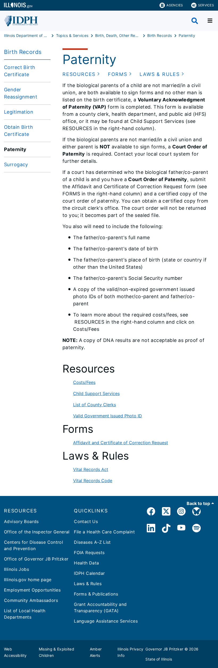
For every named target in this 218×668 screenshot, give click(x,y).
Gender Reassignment (20, 93)
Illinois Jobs (16, 569)
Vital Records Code (92, 480)
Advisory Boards (21, 521)
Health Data (86, 563)
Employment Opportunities (32, 590)
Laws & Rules (88, 583)
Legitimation (18, 112)
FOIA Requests (89, 552)
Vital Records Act (90, 469)
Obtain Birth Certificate (18, 130)
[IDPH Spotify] (196, 529)
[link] (151, 512)
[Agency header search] (194, 21)
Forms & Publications (96, 594)
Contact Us (86, 521)
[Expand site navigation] (210, 21)
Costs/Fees (84, 382)
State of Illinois (158, 659)
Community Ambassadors (31, 600)
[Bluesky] (196, 512)
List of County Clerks (94, 404)
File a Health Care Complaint (104, 531)
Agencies (174, 5)
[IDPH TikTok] (166, 529)
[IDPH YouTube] (181, 529)
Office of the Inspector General (37, 531)
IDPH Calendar (89, 573)
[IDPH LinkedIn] (151, 529)
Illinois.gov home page (27, 579)
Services (206, 5)
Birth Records (23, 52)
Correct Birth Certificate (19, 71)
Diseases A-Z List (92, 542)
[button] (81, 74)
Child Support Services (96, 393)
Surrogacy (16, 164)
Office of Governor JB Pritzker (36, 559)
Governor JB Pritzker (164, 649)
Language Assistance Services (106, 621)
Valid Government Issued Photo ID (107, 415)
